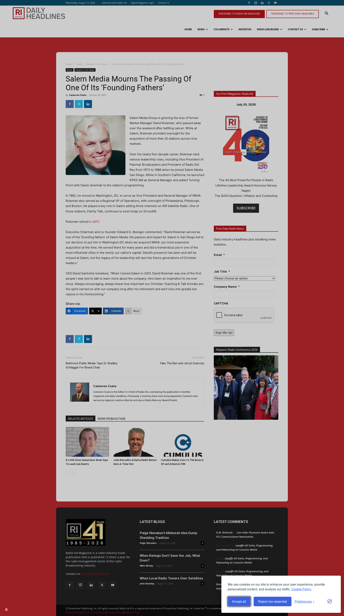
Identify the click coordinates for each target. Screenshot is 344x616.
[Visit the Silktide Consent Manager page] (329, 601)
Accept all (239, 601)
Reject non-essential (272, 601)
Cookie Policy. (301, 589)
